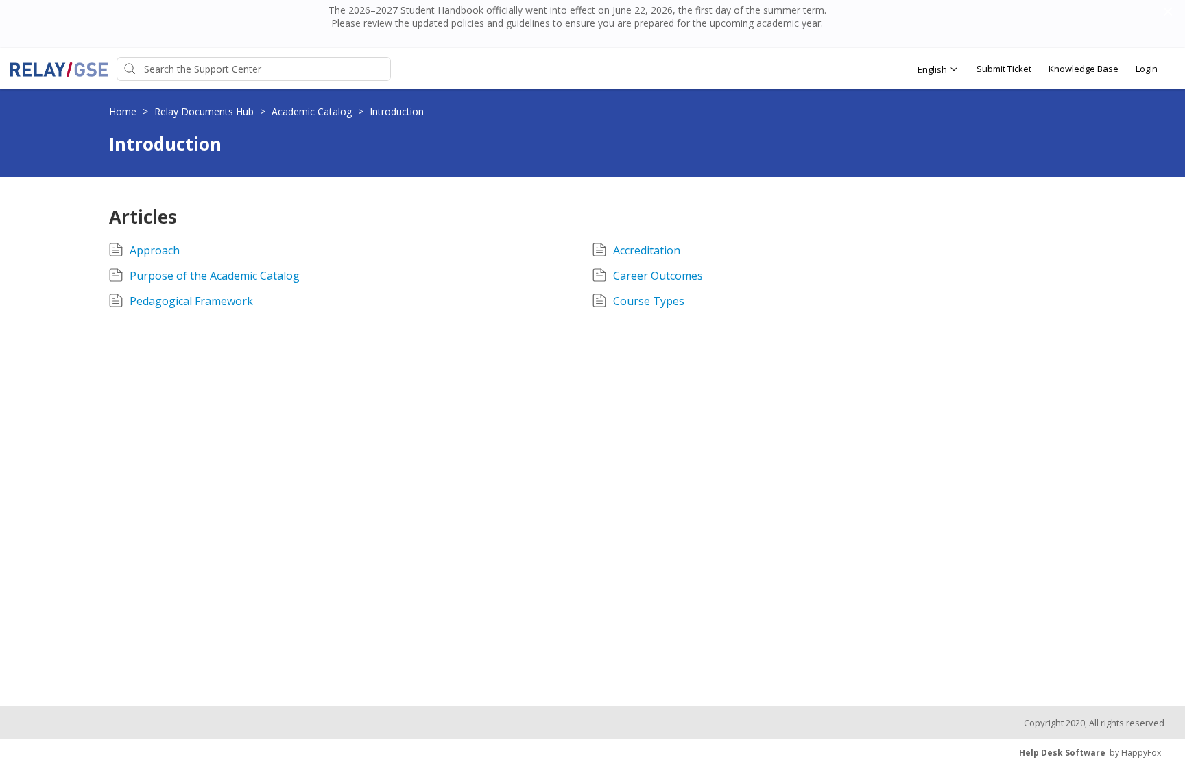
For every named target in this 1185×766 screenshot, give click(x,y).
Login (1147, 68)
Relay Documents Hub (205, 111)
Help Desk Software (1062, 752)
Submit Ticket (1004, 68)
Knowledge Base (1083, 68)
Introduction (397, 111)
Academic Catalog (313, 111)
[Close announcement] (1167, 13)
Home (124, 111)
